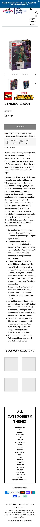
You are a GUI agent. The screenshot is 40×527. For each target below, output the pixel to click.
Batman (20, 432)
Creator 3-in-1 (20, 442)
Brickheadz (20, 434)
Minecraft (20, 465)
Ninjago (20, 470)
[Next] (35, 74)
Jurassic (20, 460)
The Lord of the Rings (20, 480)
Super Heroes (20, 475)
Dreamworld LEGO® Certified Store (22, 520)
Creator (20, 439)
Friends (20, 449)
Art (20, 429)
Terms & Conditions (26, 504)
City (20, 437)
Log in (32, 19)
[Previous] (4, 74)
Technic (20, 477)
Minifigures (20, 467)
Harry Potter (20, 452)
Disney (20, 444)
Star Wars (20, 472)
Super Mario (20, 462)
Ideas (20, 457)
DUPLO (20, 447)
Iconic (20, 454)
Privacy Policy (20, 507)
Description (9, 147)
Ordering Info (11, 504)
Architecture (20, 427)
